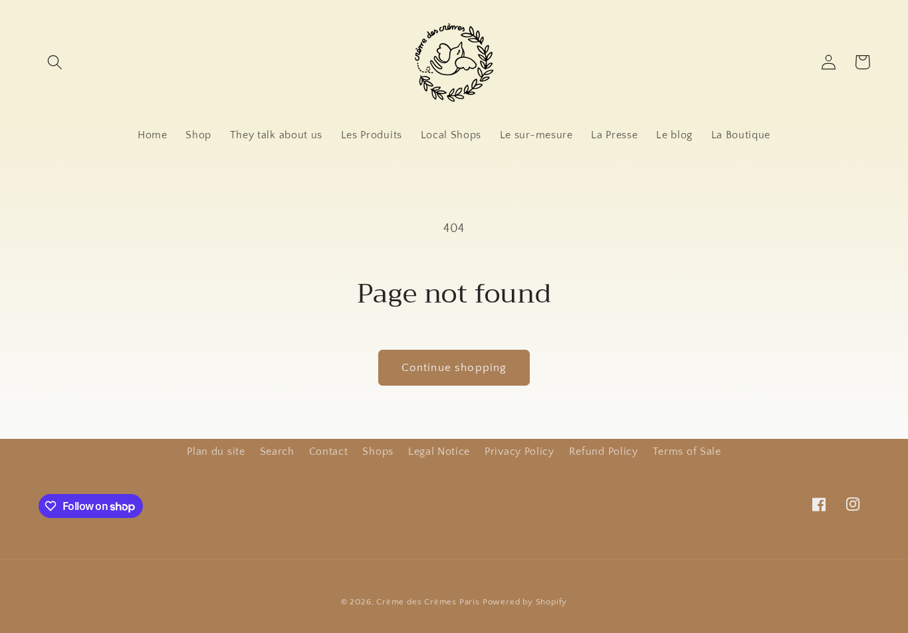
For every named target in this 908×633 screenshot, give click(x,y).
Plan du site (216, 451)
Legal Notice (439, 451)
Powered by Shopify (525, 601)
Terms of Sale (687, 451)
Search (277, 451)
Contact (328, 451)
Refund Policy (603, 451)
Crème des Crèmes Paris (428, 601)
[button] (55, 62)
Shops (377, 451)
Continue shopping (454, 367)
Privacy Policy (519, 451)
